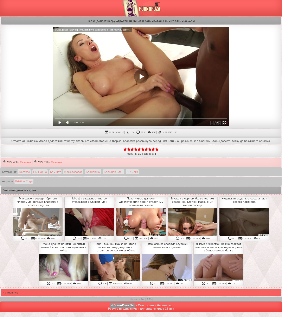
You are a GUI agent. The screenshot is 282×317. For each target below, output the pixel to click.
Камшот (55, 171)
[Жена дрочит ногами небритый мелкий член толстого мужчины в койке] (63, 268)
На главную (10, 292)
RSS (149, 299)
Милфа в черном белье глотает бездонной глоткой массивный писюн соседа (192, 202)
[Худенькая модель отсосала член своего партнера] (244, 222)
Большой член (113, 171)
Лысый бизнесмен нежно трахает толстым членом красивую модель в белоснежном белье (218, 247)
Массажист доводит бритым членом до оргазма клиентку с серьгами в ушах (37, 202)
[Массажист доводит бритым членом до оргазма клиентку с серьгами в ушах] (38, 222)
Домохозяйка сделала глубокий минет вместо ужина (167, 245)
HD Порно (40, 171)
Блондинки (93, 171)
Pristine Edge (24, 181)
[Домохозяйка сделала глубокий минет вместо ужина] (167, 268)
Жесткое (24, 171)
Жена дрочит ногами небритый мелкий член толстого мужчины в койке (63, 247)
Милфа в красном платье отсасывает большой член (89, 200)
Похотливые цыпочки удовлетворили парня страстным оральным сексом (141, 202)
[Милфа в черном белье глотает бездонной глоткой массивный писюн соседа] (192, 222)
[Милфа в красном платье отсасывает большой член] (89, 222)
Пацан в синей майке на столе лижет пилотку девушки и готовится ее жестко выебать (115, 247)
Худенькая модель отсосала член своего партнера (244, 200)
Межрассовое (73, 171)
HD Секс (132, 171)
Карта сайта (137, 299)
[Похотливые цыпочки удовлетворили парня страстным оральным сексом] (141, 222)
